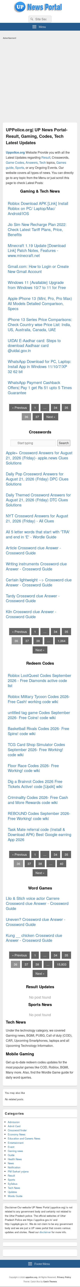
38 (38, 641)
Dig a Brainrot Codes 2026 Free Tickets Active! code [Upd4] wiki (35, 783)
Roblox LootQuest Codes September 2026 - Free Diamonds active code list (39, 680)
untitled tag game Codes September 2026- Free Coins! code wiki (39, 715)
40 (61, 863)
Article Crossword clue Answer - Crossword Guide (33, 550)
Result (45, 157)
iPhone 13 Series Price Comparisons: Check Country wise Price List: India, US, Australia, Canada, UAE (40, 324)
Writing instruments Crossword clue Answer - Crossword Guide (36, 566)
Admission (14, 1122)
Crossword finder (17, 1130)
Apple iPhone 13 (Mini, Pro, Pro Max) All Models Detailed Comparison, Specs (40, 303)
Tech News (14, 1188)
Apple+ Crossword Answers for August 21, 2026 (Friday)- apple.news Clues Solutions (39, 458)
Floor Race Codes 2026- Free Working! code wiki (33, 768)
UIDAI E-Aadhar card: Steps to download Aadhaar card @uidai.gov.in (34, 345)
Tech (42, 162)
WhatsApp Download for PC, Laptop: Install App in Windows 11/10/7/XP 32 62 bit (39, 366)
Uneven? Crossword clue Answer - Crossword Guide (35, 921)
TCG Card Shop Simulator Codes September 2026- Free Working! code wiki (36, 749)
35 (66, 407)
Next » (50, 416)
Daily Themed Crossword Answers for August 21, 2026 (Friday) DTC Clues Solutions (38, 500)
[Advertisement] (40, 81)
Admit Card (14, 1126)
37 (37, 416)
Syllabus (12, 1184)
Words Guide (15, 1196)
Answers (32, 162)
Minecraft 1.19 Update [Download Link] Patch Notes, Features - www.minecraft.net (37, 250)
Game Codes (15, 162)
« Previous (19, 407)
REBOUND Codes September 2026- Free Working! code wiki (39, 815)
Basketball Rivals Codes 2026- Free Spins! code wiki (38, 731)
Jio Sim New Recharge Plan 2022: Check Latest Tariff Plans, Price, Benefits (37, 229)
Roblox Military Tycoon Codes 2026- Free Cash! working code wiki (39, 699)
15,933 (61, 964)
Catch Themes (50, 1281)
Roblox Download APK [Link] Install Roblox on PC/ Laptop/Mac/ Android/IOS (38, 208)
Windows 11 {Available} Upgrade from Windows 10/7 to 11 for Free (37, 284)
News (11, 1163)
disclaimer (45, 1232)
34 (55, 407)
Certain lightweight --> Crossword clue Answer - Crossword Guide (39, 582)
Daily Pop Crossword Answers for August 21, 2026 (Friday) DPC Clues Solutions (37, 479)
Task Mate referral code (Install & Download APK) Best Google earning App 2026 (39, 834)
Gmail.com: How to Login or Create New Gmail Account (38, 268)
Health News (15, 1159)
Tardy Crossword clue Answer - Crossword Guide (33, 598)
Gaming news (15, 1151)
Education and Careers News (24, 1138)
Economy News (16, 1134)
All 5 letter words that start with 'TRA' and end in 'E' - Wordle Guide (38, 534)
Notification (14, 1167)
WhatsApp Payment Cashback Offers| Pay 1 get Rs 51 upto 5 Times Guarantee (40, 387)
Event (11, 1147)
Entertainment (15, 1143)
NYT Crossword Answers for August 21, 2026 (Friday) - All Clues (37, 518)
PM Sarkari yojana (18, 1171)
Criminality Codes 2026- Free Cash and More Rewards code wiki (38, 799)
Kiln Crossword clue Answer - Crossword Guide (31, 614)
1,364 (61, 641)
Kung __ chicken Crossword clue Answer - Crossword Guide (34, 937)
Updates (12, 1192)
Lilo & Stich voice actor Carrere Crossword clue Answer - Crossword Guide (37, 903)
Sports (19, 167)
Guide (11, 1155)
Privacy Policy (64, 1277)
